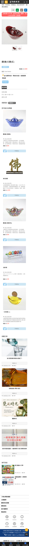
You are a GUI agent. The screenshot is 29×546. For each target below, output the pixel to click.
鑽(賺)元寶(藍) (7, 134)
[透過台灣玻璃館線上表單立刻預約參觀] (6, 1)
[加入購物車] (5, 151)
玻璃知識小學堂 (7, 365)
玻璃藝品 (13, 5)
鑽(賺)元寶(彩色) (7, 223)
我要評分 (5, 67)
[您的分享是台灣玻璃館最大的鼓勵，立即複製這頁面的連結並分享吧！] (21, 10)
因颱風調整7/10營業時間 (21, 477)
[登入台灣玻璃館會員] (24, 2)
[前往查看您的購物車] (27, 2)
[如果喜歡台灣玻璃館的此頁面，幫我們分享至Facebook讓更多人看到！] (25, 10)
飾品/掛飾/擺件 (20, 5)
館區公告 (19, 472)
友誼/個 (5, 267)
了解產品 (16, 150)
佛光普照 (5, 178)
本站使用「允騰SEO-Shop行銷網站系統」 (16, 535)
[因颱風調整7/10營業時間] (8, 481)
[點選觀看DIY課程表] (26, 531)
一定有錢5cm (6, 312)
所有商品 (7, 5)
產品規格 (4, 87)
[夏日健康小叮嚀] (8, 469)
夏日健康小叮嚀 (19, 465)
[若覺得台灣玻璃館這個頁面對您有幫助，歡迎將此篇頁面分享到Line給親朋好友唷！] (17, 10)
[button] (26, 32)
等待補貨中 (5, 82)
